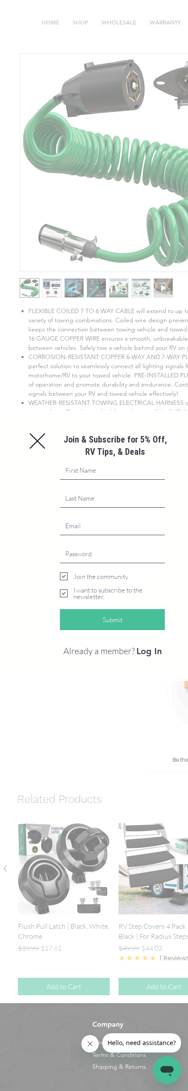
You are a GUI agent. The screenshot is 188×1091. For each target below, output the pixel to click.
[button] (37, 441)
